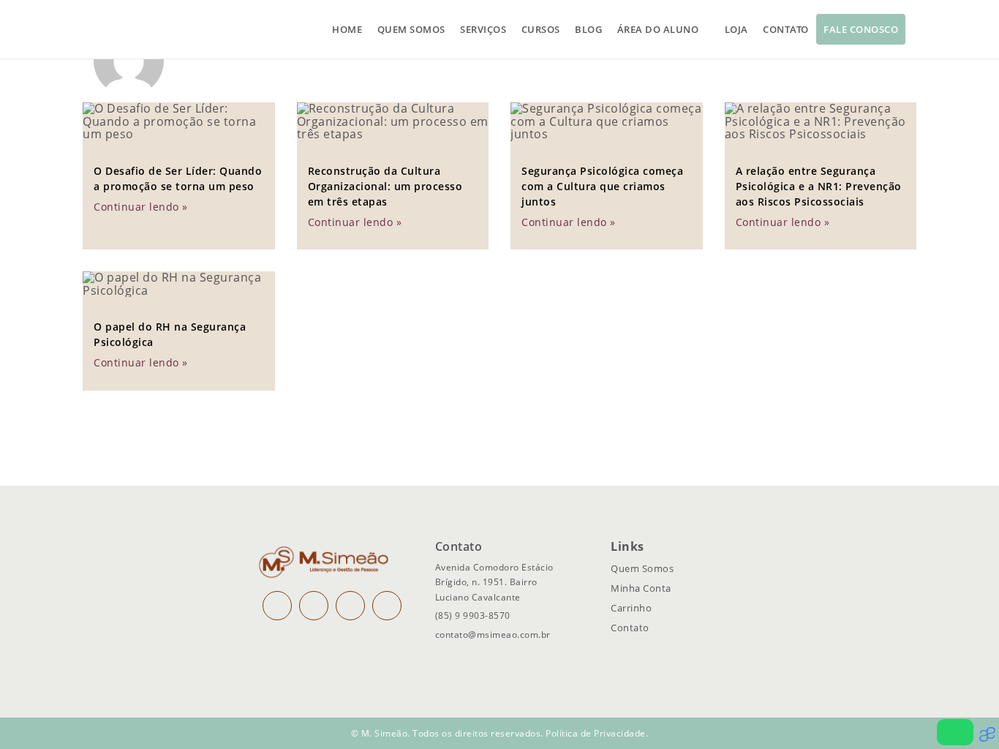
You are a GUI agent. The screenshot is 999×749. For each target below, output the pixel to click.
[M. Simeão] (149, 29)
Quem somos (411, 29)
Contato (786, 29)
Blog (588, 29)
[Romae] (989, 738)
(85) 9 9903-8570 (472, 615)
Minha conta (641, 588)
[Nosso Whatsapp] (955, 732)
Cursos (540, 29)
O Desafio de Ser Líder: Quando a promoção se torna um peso (178, 178)
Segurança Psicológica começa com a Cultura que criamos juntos (602, 186)
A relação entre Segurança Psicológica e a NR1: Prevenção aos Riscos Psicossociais (819, 186)
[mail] (350, 605)
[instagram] (277, 605)
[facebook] (313, 605)
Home (347, 29)
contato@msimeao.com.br (493, 634)
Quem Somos (642, 568)
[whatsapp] (387, 605)
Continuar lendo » (141, 206)
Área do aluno (658, 29)
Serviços (483, 29)
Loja (736, 29)
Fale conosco (860, 29)
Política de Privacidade (596, 733)
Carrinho (631, 607)
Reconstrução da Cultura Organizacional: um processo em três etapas (385, 186)
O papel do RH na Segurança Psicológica (170, 334)
